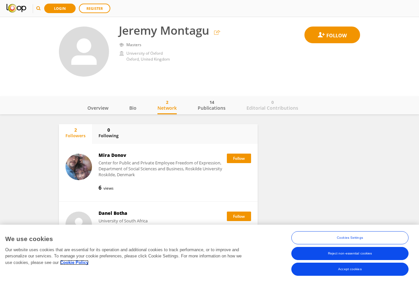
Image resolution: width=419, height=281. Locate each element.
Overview (97, 108)
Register (94, 8)
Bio (133, 108)
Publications (212, 105)
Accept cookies (349, 269)
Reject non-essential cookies (350, 253)
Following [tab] (108, 133)
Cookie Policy (74, 262)
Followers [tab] (75, 133)
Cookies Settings (350, 237)
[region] (209, 253)
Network (167, 105)
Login (60, 8)
